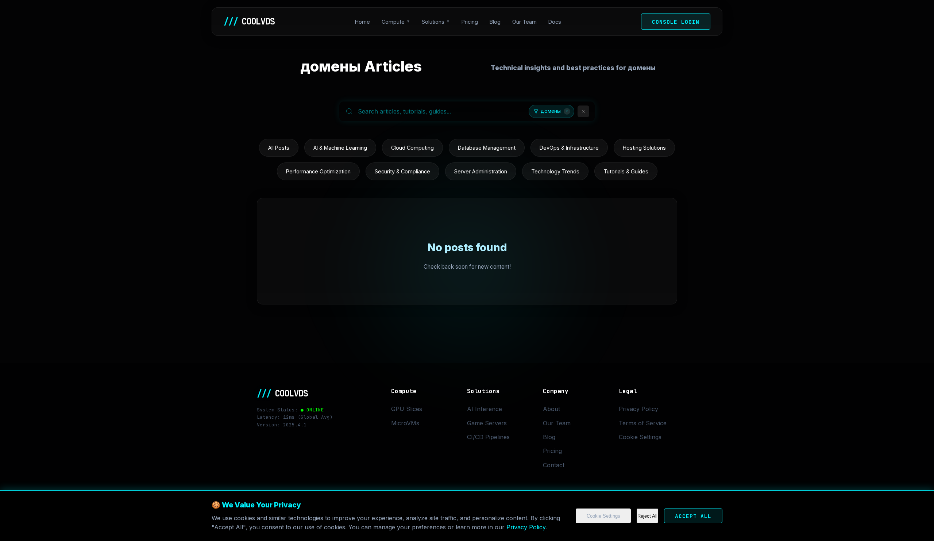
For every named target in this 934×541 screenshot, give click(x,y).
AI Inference (484, 409)
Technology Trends (555, 171)
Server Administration (480, 171)
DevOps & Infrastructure (569, 148)
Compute (393, 22)
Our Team (524, 22)
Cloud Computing (412, 148)
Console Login (675, 21)
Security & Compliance (402, 171)
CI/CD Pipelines (488, 437)
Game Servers (487, 423)
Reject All (647, 516)
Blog (495, 22)
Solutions (433, 22)
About (551, 409)
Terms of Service (643, 423)
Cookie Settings (603, 516)
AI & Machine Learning (340, 148)
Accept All (693, 516)
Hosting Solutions (644, 148)
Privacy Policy (525, 527)
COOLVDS (249, 21)
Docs (554, 22)
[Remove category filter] (567, 111)
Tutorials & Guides (625, 171)
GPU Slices (406, 409)
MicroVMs (405, 423)
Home (362, 22)
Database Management (487, 148)
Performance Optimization (318, 171)
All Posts (278, 148)
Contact (553, 465)
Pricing (470, 22)
